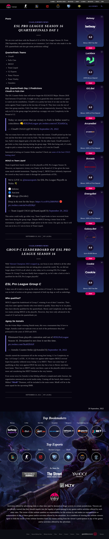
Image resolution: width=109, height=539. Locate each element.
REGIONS (90, 1)
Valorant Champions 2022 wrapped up (24, 264)
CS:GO (31, 22)
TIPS (102, 1)
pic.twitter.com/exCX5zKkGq (53, 123)
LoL (12, 450)
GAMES (52, 1)
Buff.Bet (40, 423)
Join (90, 48)
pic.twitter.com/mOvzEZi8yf (21, 205)
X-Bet (26, 423)
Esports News (41, 22)
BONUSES (70, 1)
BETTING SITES (61, 1)
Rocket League (54, 450)
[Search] (102, 6)
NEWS (97, 1)
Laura (48, 236)
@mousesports (30, 180)
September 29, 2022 (49, 129)
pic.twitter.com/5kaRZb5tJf (21, 344)
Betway (12, 423)
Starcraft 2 (96, 450)
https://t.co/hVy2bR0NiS (47, 201)
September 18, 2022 (57, 349)
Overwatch (82, 450)
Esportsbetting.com (82, 423)
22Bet (96, 423)
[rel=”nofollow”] (89, 535)
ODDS (77, 1)
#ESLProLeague (30, 123)
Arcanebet (55, 423)
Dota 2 (40, 450)
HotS (68, 450)
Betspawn (68, 423)
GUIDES (83, 1)
